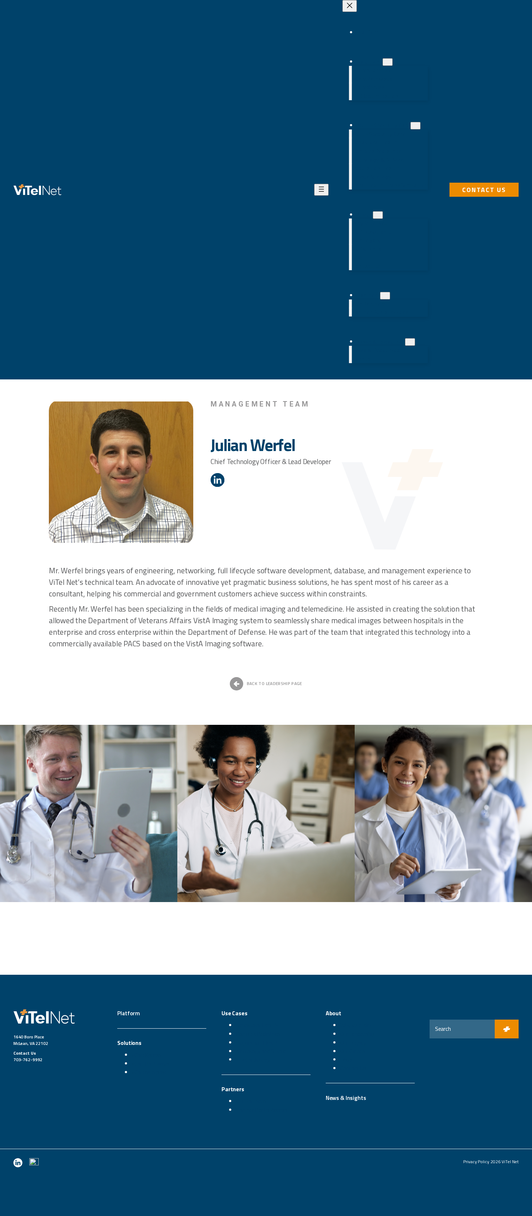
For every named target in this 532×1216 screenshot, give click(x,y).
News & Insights (346, 1097)
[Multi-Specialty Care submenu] (415, 125)
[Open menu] (321, 190)
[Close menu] (349, 6)
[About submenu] (378, 215)
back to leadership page (274, 683)
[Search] (507, 1029)
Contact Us (484, 190)
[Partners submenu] (385, 295)
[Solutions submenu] (388, 62)
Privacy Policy (476, 1161)
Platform (128, 1013)
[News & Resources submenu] (410, 342)
